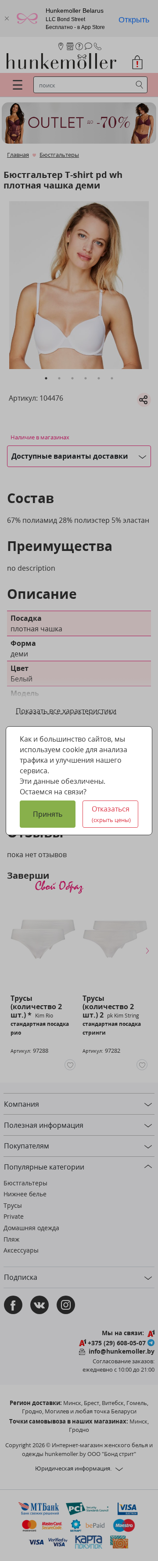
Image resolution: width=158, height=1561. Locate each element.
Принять (47, 814)
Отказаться (111, 814)
